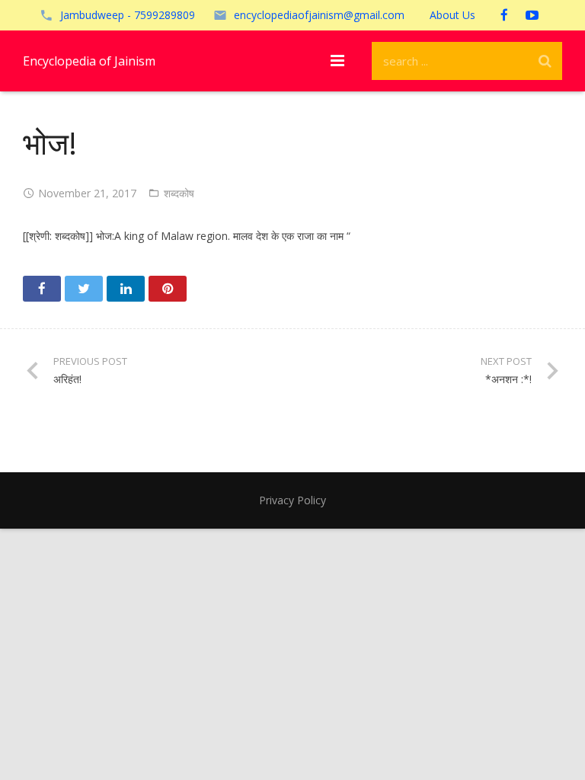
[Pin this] (168, 289)
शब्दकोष (179, 193)
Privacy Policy (292, 500)
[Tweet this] (84, 289)
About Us (452, 15)
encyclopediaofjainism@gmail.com (319, 15)
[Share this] (42, 289)
